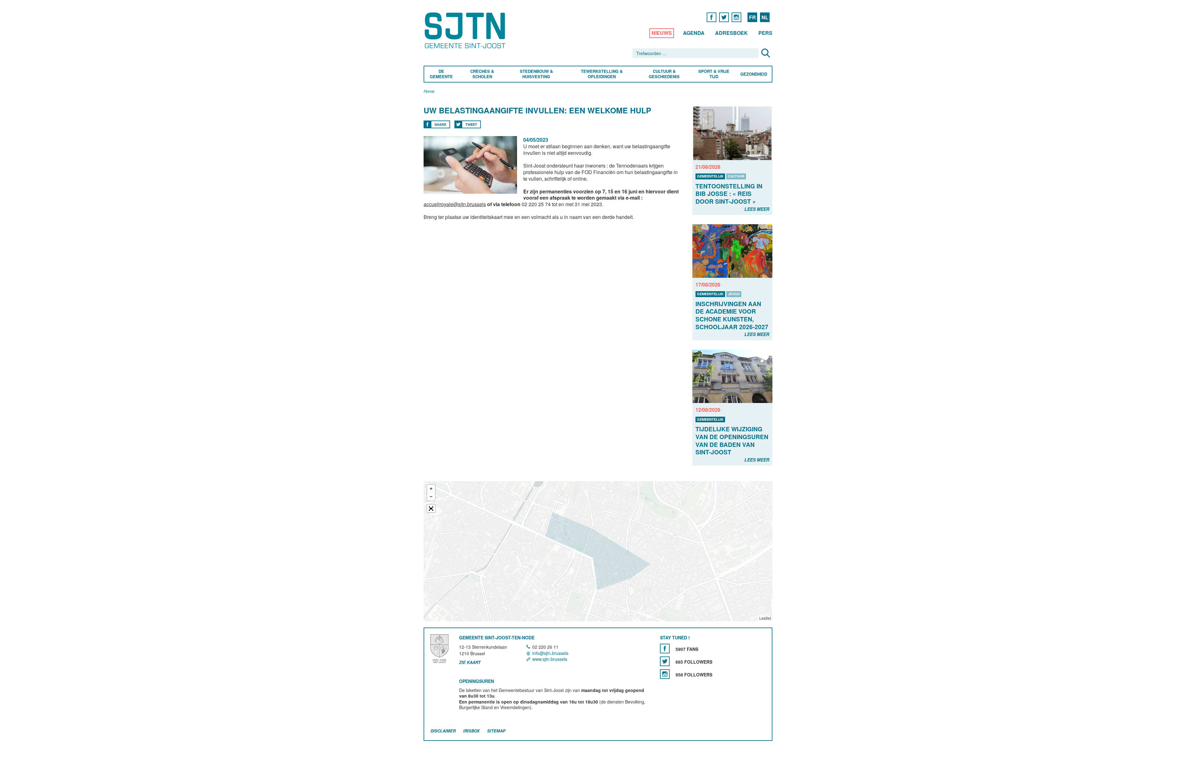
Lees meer (756, 209)
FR (752, 17)
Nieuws (662, 32)
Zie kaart (470, 662)
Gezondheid (753, 74)
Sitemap (496, 731)
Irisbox (471, 731)
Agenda (694, 32)
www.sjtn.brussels (549, 659)
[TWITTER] (724, 17)
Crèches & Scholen (482, 74)
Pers (765, 32)
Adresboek (731, 32)
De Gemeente (441, 74)
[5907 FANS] (665, 649)
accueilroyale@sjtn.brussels (455, 204)
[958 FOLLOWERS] (665, 674)
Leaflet (765, 618)
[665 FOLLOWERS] (665, 661)
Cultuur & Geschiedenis (663, 74)
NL (765, 17)
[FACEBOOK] (711, 17)
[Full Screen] (431, 509)
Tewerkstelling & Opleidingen (602, 74)
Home (429, 91)
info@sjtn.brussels (550, 653)
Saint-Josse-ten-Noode (466, 30)
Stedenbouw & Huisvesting (536, 74)
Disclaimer (443, 731)
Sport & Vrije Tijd (713, 74)
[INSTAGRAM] (736, 17)
